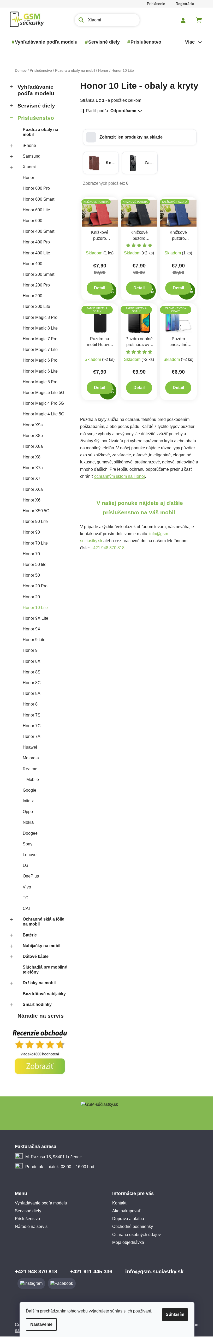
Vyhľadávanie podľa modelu (33, 90)
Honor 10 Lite (33, 607)
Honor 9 (28, 650)
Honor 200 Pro (34, 285)
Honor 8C (30, 683)
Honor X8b (31, 435)
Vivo (25, 887)
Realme (28, 769)
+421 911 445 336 (89, 1271)
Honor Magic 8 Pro (38, 317)
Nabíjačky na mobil (39, 946)
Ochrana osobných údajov (134, 1234)
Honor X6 (29, 500)
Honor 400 (30, 263)
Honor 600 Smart (36, 199)
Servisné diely (34, 106)
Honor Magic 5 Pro (38, 382)
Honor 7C (30, 726)
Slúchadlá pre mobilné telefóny (43, 969)
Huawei (28, 747)
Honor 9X (29, 629)
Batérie (28, 935)
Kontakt (117, 1203)
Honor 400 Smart (36, 231)
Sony (25, 844)
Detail (97, 288)
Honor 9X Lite (33, 618)
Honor (26, 177)
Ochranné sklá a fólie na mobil (41, 921)
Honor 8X (29, 661)
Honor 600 (30, 220)
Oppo (26, 811)
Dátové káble (33, 956)
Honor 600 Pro (34, 188)
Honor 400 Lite (34, 253)
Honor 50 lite (32, 564)
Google (27, 790)
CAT (25, 908)
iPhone (27, 145)
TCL (25, 898)
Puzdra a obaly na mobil (38, 132)
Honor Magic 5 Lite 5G (41, 392)
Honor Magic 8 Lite (38, 328)
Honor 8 (28, 704)
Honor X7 (29, 478)
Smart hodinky (35, 1004)
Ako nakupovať (124, 1211)
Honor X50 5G (34, 511)
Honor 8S (29, 672)
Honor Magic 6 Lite (38, 371)
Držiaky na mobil (37, 983)
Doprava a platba (126, 1218)
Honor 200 (30, 296)
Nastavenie (39, 1324)
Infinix (26, 801)
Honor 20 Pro (33, 586)
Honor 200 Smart (36, 274)
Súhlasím (173, 1314)
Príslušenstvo (33, 118)
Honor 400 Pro (34, 242)
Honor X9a (31, 425)
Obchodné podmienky (130, 1226)
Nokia (26, 822)
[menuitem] (44, 42)
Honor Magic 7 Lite (38, 349)
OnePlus (29, 876)
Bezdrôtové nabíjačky (42, 994)
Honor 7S (29, 715)
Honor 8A (29, 693)
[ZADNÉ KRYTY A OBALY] (137, 319)
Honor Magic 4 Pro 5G (41, 403)
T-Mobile (29, 779)
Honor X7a (31, 467)
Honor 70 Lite (33, 543)
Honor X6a (31, 489)
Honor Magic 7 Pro (38, 339)
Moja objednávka (126, 1242)
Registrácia (183, 4)
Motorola (29, 758)
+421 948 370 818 (105, 548)
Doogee (28, 833)
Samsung (29, 156)
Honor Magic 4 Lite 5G (41, 414)
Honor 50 (29, 575)
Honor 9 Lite (32, 639)
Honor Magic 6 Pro (38, 360)
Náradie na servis (38, 1016)
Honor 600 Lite (34, 210)
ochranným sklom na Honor (117, 476)
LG (23, 865)
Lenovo (27, 854)
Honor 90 (29, 532)
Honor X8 (29, 457)
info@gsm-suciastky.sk (152, 1271)
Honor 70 (29, 554)
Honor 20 (29, 597)
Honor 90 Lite (33, 521)
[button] (137, 137)
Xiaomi (27, 167)
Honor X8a (31, 446)
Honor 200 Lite (34, 306)
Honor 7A (29, 736)
